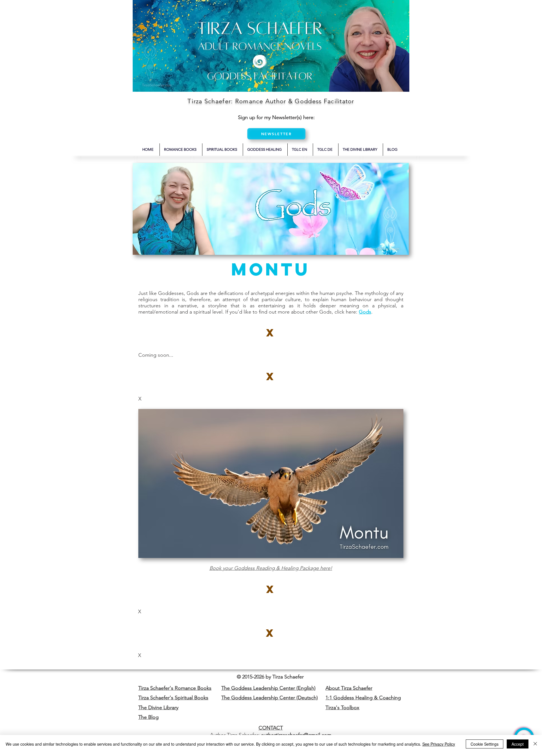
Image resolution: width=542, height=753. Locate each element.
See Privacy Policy (438, 744)
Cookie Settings (485, 744)
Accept (518, 744)
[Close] (535, 743)
